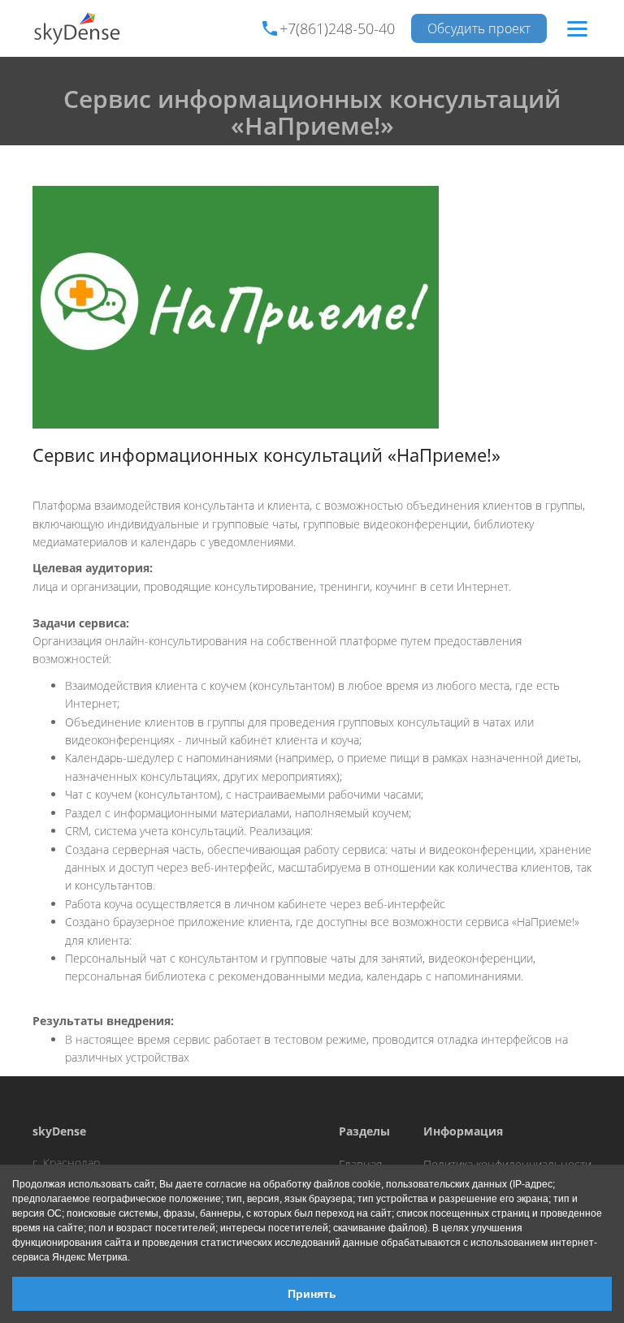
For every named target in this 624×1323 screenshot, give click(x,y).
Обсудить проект (479, 28)
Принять (312, 1293)
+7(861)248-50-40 (337, 28)
